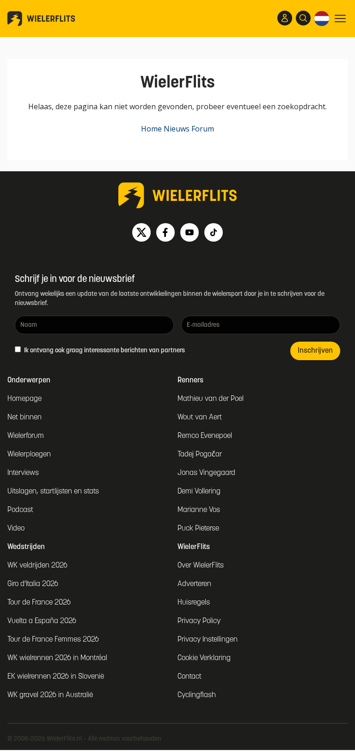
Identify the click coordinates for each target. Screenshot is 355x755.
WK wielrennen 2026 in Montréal (57, 658)
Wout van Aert (200, 417)
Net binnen (24, 417)
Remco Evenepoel (205, 436)
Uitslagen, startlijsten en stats (53, 491)
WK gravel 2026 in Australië (50, 695)
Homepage (24, 399)
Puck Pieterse (198, 528)
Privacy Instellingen (208, 639)
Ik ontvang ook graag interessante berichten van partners (104, 350)
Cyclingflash (197, 695)
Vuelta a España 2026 (41, 621)
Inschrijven (315, 351)
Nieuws (177, 129)
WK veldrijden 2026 (37, 565)
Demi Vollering (199, 491)
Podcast (20, 510)
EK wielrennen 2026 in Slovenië (55, 676)
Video (15, 528)
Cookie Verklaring (204, 658)
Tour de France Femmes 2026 (53, 639)
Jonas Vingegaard (206, 473)
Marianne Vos (199, 510)
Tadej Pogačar (200, 454)
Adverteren (194, 584)
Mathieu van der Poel (211, 399)
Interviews (23, 473)
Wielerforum (25, 436)
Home (151, 129)
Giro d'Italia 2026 (32, 584)
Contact (190, 676)
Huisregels (194, 602)
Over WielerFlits (201, 565)
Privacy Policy (199, 621)
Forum (202, 129)
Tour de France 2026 (39, 602)
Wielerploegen (29, 454)
